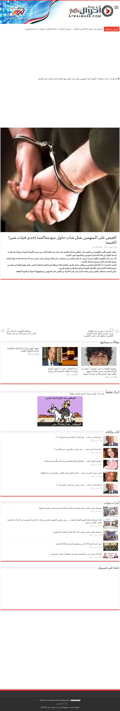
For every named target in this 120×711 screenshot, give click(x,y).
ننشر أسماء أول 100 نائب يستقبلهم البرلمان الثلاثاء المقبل (79, 544)
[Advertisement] (60, 54)
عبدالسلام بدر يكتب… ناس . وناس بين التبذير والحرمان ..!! (79, 485)
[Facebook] (64, 704)
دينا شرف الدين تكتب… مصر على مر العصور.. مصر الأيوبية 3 (78, 449)
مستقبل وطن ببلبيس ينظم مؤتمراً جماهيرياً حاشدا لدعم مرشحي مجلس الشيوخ (70, 508)
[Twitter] (61, 704)
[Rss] (66, 704)
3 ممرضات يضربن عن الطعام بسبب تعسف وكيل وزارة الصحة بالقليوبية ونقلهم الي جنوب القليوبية (99, 332)
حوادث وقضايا (103, 79)
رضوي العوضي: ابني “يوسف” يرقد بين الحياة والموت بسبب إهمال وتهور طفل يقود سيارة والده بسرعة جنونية (98, 371)
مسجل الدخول (86, 394)
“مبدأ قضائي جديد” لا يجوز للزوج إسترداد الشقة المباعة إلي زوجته (62, 370)
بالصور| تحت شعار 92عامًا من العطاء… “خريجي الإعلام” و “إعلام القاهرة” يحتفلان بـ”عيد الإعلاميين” (63, 29)
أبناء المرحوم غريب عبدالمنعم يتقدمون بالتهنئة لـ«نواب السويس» (76, 554)
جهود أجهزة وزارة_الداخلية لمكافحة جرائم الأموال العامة (23, 349)
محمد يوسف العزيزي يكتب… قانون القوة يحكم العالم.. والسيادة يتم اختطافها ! (71, 473)
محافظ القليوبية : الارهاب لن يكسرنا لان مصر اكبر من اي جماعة (21, 331)
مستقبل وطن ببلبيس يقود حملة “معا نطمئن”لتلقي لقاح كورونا (77, 532)
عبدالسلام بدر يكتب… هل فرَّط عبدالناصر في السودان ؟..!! (79, 437)
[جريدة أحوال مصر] (60, 12)
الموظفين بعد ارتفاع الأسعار (66, 424)
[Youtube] (58, 704)
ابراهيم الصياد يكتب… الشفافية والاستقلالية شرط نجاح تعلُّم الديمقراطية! (73, 461)
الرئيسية (114, 79)
